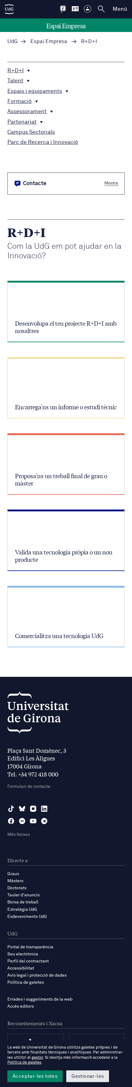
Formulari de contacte (28, 786)
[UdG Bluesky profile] (22, 808)
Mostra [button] (111, 183)
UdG (12, 41)
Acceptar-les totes (35, 1076)
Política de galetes (25, 982)
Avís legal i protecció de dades (37, 975)
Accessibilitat (20, 968)
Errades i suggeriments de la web (39, 999)
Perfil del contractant (28, 961)
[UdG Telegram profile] (44, 821)
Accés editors (20, 1006)
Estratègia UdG (22, 909)
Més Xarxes (18, 834)
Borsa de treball (22, 902)
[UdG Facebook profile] (11, 821)
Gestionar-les (88, 1076)
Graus (13, 874)
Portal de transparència (30, 947)
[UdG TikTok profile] (11, 808)
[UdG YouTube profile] (33, 821)
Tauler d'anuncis (23, 895)
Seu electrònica (22, 954)
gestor (37, 1058)
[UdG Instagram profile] (33, 808)
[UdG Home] (9, 9)
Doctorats (16, 888)
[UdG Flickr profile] (22, 821)
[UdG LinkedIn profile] (44, 808)
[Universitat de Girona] (38, 714)
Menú (120, 9)
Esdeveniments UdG (27, 916)
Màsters (15, 881)
